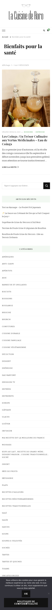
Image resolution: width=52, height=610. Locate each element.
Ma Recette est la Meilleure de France (23, 438)
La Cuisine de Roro (26, 15)
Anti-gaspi (8, 264)
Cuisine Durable (11, 333)
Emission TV (8, 382)
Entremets (8, 396)
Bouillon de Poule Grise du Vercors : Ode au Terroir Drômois (22, 236)
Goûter (6, 424)
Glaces (6, 417)
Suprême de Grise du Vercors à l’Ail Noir (21, 222)
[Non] (48, 593)
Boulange (7, 306)
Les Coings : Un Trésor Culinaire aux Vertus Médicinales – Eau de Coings (25, 140)
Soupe (5, 534)
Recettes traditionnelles (16, 506)
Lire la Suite (9, 167)
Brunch (6, 319)
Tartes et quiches (12, 562)
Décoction (8, 354)
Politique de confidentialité (26, 602)
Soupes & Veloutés (12, 541)
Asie (4, 278)
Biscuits (6, 292)
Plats (5, 485)
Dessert (6, 361)
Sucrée (6, 548)
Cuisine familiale (11, 340)
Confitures (8, 326)
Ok (26, 593)
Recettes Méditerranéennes (17, 499)
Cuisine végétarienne (14, 347)
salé (4, 513)
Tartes (5, 555)
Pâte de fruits (10, 471)
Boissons (28, 132)
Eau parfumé (9, 375)
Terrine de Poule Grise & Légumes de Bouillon (24, 228)
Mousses (6, 445)
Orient (6, 464)
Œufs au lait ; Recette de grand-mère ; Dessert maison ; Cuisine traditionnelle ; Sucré (25, 454)
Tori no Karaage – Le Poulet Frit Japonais (21, 207)
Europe (6, 403)
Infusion (7, 431)
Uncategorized (10, 576)
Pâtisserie (7, 478)
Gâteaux (6, 410)
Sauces (6, 527)
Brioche (6, 312)
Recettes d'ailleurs (13, 492)
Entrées (6, 389)
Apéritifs (7, 271)
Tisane (5, 569)
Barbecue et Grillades (14, 285)
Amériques (8, 257)
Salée (5, 520)
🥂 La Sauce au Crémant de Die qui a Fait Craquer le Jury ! (26, 215)
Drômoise (40, 132)
